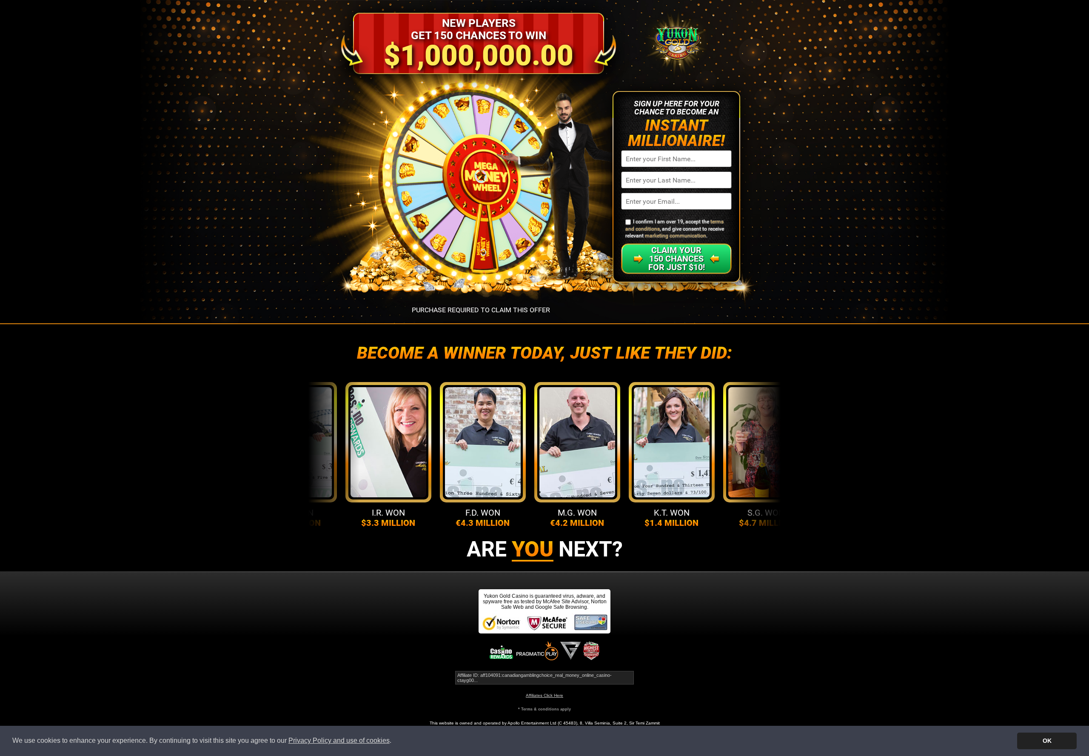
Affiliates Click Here (544, 695)
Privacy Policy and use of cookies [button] (339, 740)
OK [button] (1047, 740)
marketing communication (675, 236)
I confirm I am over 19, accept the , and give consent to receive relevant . (674, 229)
